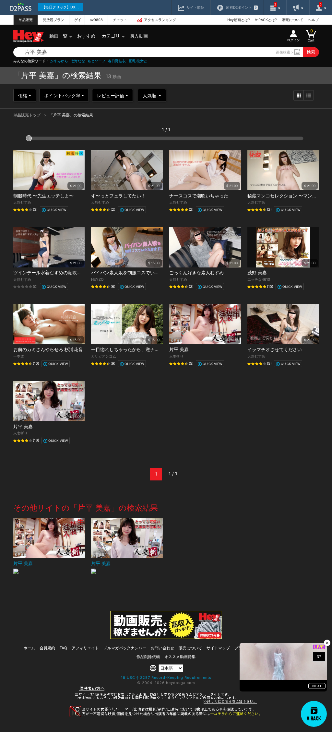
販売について (292, 20)
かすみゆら (59, 61)
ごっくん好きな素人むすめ (196, 272)
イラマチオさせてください (274, 349)
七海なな (78, 61)
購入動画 (139, 36)
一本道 (18, 356)
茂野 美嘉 (257, 272)
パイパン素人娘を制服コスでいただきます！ (136, 272)
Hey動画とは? (238, 20)
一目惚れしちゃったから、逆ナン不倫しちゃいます (143, 349)
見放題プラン (53, 20)
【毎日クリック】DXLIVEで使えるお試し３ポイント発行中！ (62, 7)
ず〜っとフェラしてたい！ (118, 195)
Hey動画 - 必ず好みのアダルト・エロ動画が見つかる (28, 36)
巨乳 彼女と (137, 61)
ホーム (29, 647)
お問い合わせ (162, 647)
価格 (22, 95)
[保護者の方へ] (166, 703)
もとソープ (96, 61)
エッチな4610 (258, 279)
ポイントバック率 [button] (62, 95)
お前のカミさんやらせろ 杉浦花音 (48, 349)
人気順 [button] (150, 95)
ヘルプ (313, 20)
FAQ (63, 647)
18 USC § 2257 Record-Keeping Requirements (166, 677)
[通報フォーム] (166, 716)
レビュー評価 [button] (110, 95)
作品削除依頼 (148, 656)
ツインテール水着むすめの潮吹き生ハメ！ (56, 272)
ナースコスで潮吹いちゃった (198, 195)
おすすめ (86, 36)
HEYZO (97, 279)
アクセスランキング (160, 20)
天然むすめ (22, 202)
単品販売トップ (27, 114)
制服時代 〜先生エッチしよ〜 (43, 195)
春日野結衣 (117, 61)
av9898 (96, 20)
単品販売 (25, 20)
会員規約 (47, 647)
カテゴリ (111, 36)
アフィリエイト (85, 647)
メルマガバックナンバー (124, 647)
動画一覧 (58, 36)
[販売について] (166, 637)
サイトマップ (218, 647)
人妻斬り (176, 356)
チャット (120, 20)
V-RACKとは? (266, 20)
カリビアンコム (103, 356)
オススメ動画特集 (180, 656)
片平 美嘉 (179, 349)
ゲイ (77, 20)
